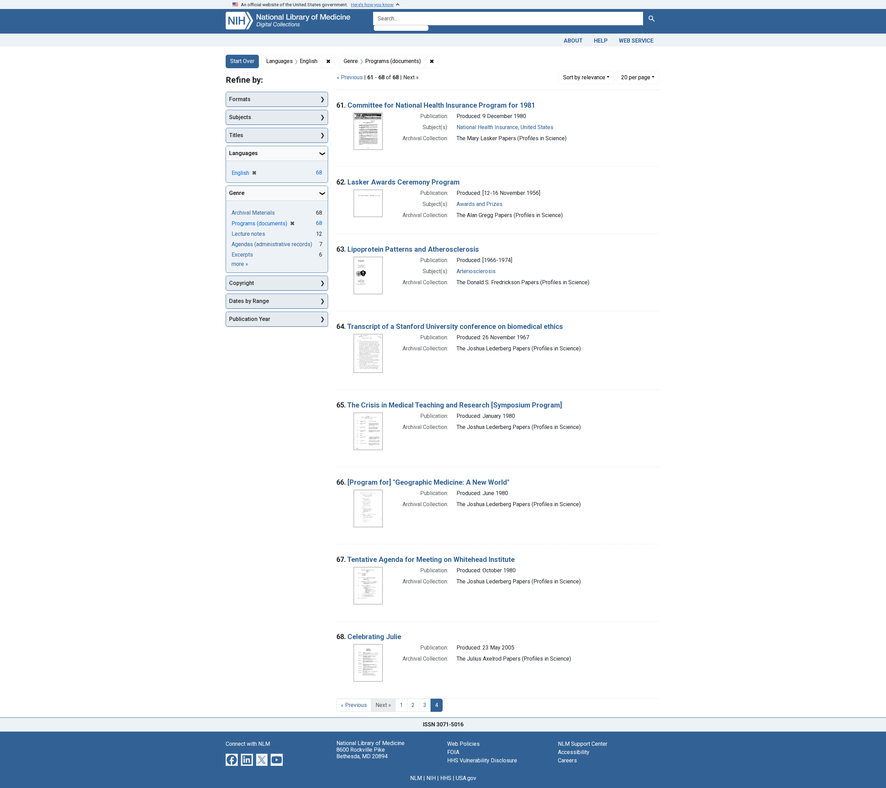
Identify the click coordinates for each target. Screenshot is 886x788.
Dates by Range (249, 301)
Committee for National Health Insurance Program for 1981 (441, 105)
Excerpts (242, 254)
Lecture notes (248, 234)
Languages (243, 153)
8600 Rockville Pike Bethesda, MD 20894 (362, 753)
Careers (567, 760)
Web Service (636, 40)
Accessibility (573, 752)
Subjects (240, 117)
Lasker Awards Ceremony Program (403, 182)
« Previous (350, 77)
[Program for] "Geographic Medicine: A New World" (428, 482)
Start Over (242, 61)
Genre (236, 193)
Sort (584, 77)
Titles (236, 135)
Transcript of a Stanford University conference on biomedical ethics (455, 326)
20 (635, 77)
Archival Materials (253, 212)
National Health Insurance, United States (504, 127)
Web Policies (463, 744)
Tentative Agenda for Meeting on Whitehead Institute (431, 559)
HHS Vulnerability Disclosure (482, 760)
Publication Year (249, 319)
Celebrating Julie (374, 637)
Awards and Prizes (479, 204)
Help (601, 40)
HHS (445, 778)
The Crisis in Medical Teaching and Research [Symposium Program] (454, 405)
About (573, 40)
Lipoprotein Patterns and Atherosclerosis (413, 249)
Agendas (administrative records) (272, 244)
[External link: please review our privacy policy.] (232, 759)
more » (240, 264)
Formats (240, 99)
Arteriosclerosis (476, 271)
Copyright (241, 283)
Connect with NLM (248, 744)
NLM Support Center (582, 744)
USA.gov (466, 778)
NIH (431, 778)
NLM (416, 778)
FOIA (453, 752)
